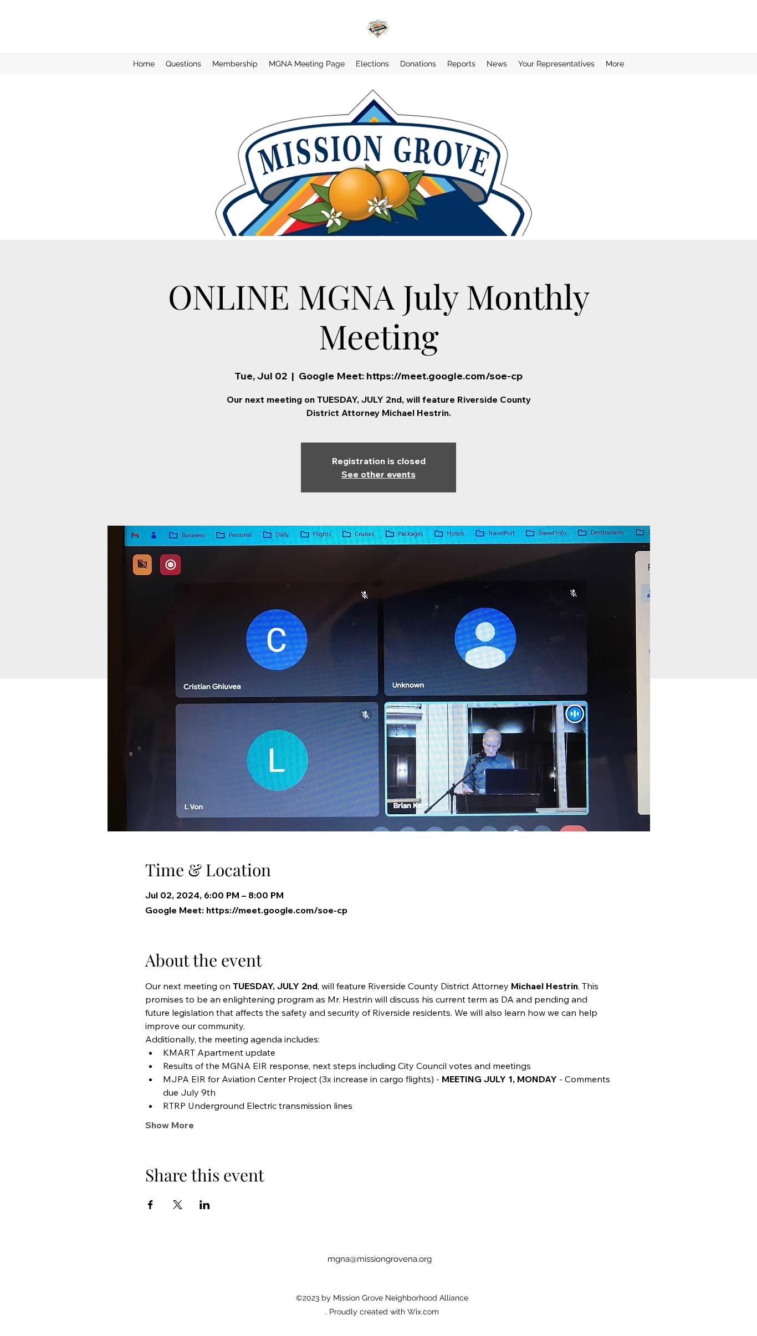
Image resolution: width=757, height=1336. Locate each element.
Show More (169, 1125)
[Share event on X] (177, 1204)
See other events (378, 474)
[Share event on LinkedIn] (205, 1204)
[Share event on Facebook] (150, 1204)
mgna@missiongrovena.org (380, 1259)
